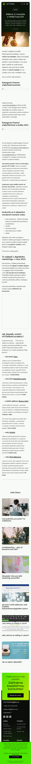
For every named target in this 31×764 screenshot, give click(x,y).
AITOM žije (15, 29)
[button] (16, 9)
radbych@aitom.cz (10, 709)
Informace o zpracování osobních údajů (12, 753)
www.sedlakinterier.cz (9, 155)
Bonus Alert (24, 401)
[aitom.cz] (8, 4)
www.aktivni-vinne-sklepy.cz (19, 148)
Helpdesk (6, 713)
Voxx (15, 357)
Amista (12, 432)
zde (14, 247)
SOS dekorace (15, 457)
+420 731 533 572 (10, 706)
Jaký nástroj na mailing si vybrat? (15, 635)
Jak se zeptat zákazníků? (12, 662)
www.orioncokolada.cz (9, 105)
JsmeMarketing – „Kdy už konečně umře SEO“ (12, 548)
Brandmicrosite (19, 379)
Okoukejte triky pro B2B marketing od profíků (12, 577)
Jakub (7, 270)
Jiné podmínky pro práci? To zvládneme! (13, 520)
